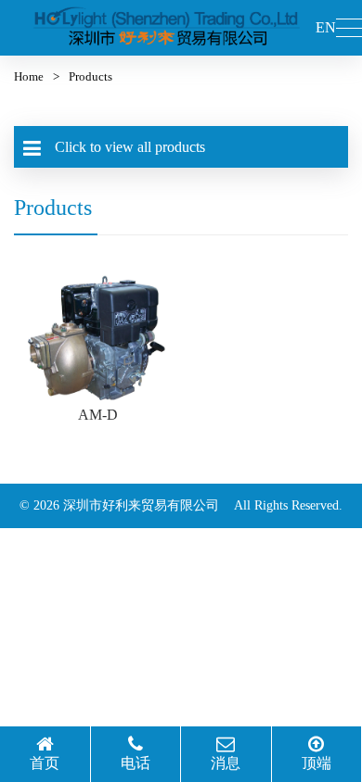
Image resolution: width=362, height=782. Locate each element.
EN (326, 27)
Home (29, 76)
